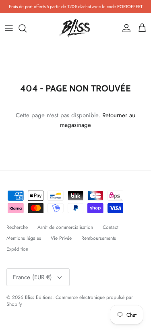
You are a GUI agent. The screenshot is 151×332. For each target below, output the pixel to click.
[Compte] (124, 28)
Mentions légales (23, 238)
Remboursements (98, 238)
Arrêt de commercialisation (65, 227)
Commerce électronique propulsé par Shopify (69, 301)
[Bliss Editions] (76, 28)
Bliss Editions (38, 297)
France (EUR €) (32, 277)
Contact (110, 227)
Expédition (17, 249)
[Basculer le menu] (9, 28)
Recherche (17, 227)
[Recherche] (26, 28)
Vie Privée (61, 238)
